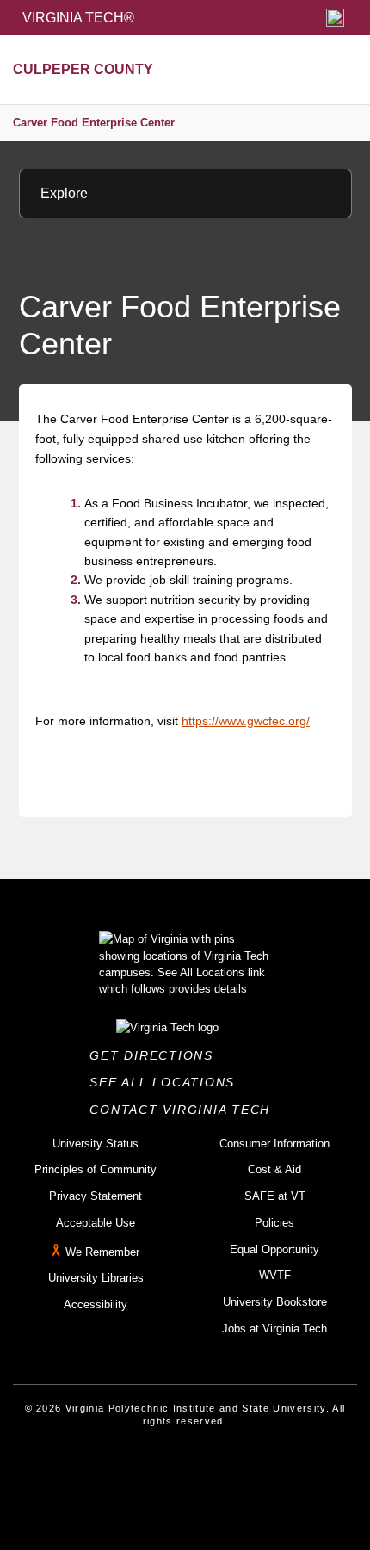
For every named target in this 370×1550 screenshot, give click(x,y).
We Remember (102, 1252)
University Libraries (96, 1277)
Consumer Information (274, 1143)
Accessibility (95, 1304)
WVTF (275, 1275)
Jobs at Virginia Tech (274, 1328)
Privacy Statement (95, 1196)
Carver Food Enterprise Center (94, 122)
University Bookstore (275, 1301)
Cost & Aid (274, 1169)
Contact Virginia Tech (184, 1109)
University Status (95, 1143)
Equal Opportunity (274, 1249)
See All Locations (166, 1082)
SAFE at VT (274, 1196)
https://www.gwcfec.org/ (246, 721)
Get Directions (156, 1055)
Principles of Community (95, 1169)
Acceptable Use (95, 1222)
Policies (274, 1222)
